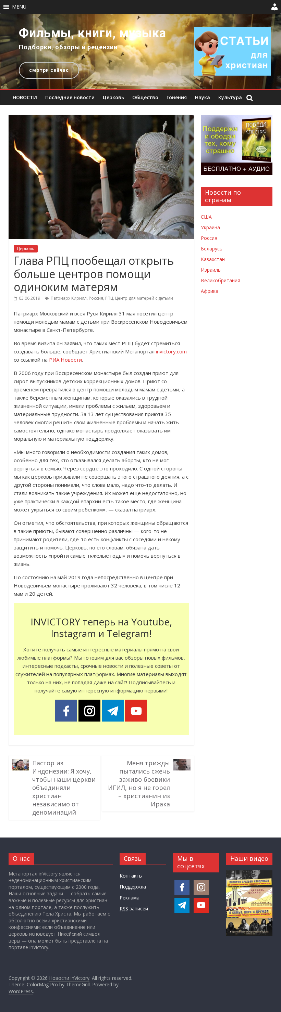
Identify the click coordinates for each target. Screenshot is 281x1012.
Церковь (113, 97)
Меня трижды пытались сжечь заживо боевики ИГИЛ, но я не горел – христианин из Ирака (139, 783)
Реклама (129, 897)
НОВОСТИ (25, 97)
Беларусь (211, 248)
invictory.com (171, 351)
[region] (140, 51)
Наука (202, 97)
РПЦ (109, 298)
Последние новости (70, 97)
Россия (96, 298)
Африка (209, 291)
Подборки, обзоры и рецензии (68, 47)
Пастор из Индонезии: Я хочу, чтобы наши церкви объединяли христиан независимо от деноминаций (64, 787)
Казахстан (213, 259)
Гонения (177, 97)
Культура (230, 97)
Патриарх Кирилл (69, 298)
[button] (19, 7)
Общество (145, 97)
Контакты (131, 875)
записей (134, 908)
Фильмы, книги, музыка (92, 33)
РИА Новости (65, 359)
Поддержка (133, 886)
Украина (210, 227)
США (206, 216)
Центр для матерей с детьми (144, 298)
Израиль (211, 270)
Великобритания (220, 280)
